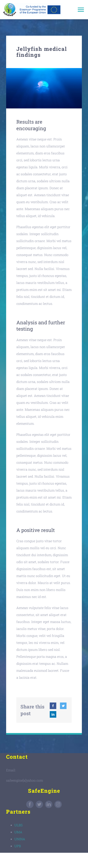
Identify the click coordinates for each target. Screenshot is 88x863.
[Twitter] (63, 705)
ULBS (18, 825)
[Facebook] (53, 705)
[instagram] (58, 804)
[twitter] (39, 804)
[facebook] (30, 804)
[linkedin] (48, 804)
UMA (18, 832)
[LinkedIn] (53, 714)
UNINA (19, 839)
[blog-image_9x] (44, 69)
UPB (17, 846)
